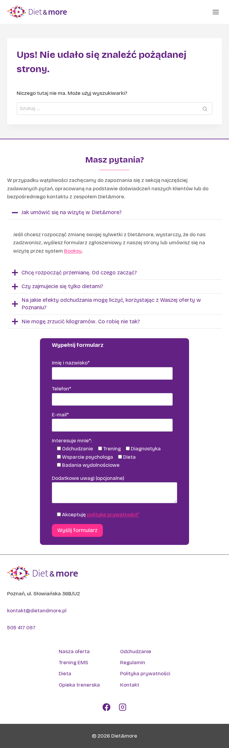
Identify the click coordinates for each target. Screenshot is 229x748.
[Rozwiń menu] (215, 12)
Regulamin (132, 662)
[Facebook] (106, 707)
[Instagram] (122, 707)
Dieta (65, 673)
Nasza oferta (74, 651)
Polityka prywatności (145, 673)
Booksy (73, 251)
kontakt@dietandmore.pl (36, 611)
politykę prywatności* (113, 514)
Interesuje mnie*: (72, 441)
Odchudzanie (135, 651)
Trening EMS (73, 662)
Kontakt (129, 685)
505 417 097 (21, 628)
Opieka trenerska (79, 685)
